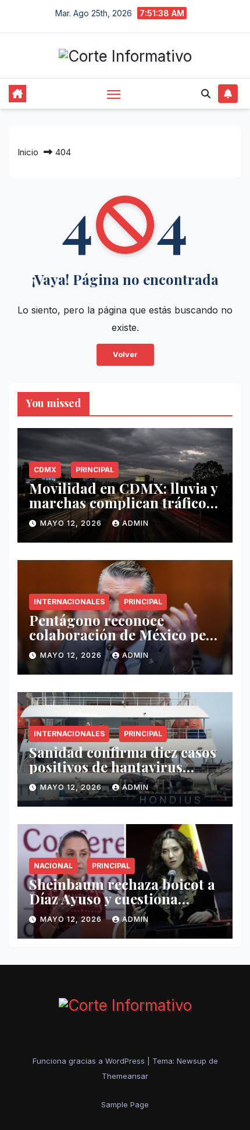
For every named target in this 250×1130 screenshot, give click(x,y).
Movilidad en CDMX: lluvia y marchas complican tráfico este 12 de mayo (123, 502)
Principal (95, 469)
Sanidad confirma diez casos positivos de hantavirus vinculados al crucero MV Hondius (122, 774)
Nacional (53, 865)
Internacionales (69, 601)
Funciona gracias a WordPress (90, 1060)
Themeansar (125, 1076)
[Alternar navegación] (114, 94)
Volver (125, 354)
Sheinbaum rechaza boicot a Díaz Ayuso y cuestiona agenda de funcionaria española (122, 906)
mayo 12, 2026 (72, 523)
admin (135, 523)
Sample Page (125, 1104)
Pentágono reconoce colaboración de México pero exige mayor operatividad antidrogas (125, 642)
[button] (205, 93)
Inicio (27, 152)
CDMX (45, 469)
